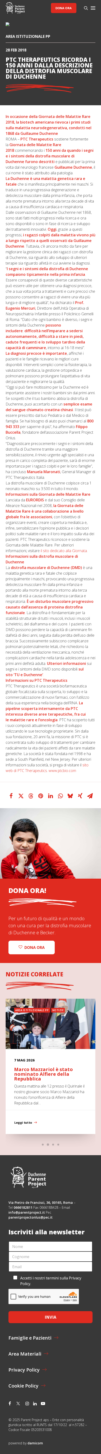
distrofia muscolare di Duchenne (40, 567)
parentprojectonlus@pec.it (31, 1217)
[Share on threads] (30, 796)
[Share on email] (90, 796)
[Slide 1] (42, 1144)
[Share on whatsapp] (60, 796)
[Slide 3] (53, 1144)
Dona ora (63, 8)
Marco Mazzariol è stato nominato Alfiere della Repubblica (43, 1074)
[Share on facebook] (11, 796)
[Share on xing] (80, 796)
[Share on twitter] (21, 796)
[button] (93, 8)
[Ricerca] (84, 8)
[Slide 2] (47, 1144)
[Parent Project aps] (15, 8)
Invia (50, 1317)
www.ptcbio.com (62, 770)
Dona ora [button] (34, 947)
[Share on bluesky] (70, 796)
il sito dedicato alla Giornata (64, 550)
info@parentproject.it (26, 1212)
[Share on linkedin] (50, 796)
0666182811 (23, 1207)
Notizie (58, 1010)
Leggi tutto (23, 1122)
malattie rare (22, 719)
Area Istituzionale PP (28, 36)
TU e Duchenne (28, 674)
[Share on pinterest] (40, 796)
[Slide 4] (58, 1144)
